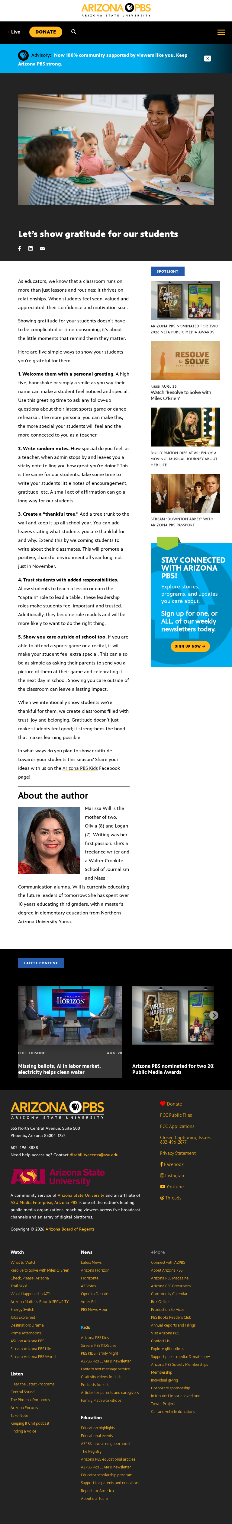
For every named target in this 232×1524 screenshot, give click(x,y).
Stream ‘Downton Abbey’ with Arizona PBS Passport (182, 522)
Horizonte (89, 1278)
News (86, 1252)
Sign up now (188, 646)
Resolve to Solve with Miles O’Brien (40, 1270)
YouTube (174, 1186)
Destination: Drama (27, 1325)
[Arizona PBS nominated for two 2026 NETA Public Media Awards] (185, 284)
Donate (174, 1104)
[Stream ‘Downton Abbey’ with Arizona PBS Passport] (185, 477)
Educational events (97, 1435)
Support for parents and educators (110, 1483)
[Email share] (45, 248)
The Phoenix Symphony (30, 1400)
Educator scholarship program (107, 1475)
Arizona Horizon (95, 1270)
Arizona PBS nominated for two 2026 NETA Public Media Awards (184, 329)
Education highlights (98, 1428)
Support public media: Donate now (180, 1356)
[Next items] (213, 1015)
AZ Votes (88, 1286)
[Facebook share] (22, 248)
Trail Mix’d (19, 1286)
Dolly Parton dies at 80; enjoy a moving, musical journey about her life (184, 459)
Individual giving (164, 1380)
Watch (17, 1252)
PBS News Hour (94, 1309)
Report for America (97, 1490)
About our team (94, 1498)
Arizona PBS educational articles (108, 1459)
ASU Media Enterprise (31, 1202)
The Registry (91, 1451)
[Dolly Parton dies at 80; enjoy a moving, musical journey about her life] (185, 411)
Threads (172, 1198)
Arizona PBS (65, 1202)
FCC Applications (177, 1126)
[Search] (73, 32)
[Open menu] (221, 32)
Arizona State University (81, 1195)
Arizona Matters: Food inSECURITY (40, 1301)
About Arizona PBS (166, 1270)
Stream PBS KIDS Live (98, 1345)
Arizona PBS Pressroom (171, 1286)
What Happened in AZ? (30, 1294)
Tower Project (163, 1403)
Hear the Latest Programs (32, 1384)
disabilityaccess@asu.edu (94, 1154)
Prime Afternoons (26, 1333)
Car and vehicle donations (173, 1411)
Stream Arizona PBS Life (31, 1348)
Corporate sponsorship (170, 1388)
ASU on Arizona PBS (27, 1341)
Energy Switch (22, 1309)
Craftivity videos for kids (101, 1377)
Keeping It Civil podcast (30, 1423)
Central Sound (22, 1392)
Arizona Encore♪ (25, 1407)
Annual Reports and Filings (173, 1325)
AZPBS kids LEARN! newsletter (106, 1361)
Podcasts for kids (95, 1384)
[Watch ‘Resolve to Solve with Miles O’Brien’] (185, 344)
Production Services (167, 1309)
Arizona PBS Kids (80, 768)
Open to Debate (94, 1294)
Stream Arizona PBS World (33, 1356)
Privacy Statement (178, 1153)
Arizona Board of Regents (70, 1229)
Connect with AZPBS (168, 1262)
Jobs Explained (23, 1317)
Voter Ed (88, 1301)
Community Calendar (169, 1294)
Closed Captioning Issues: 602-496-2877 (186, 1140)
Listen (17, 1374)
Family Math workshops (101, 1400)
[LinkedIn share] (33, 248)
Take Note (19, 1415)
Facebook (173, 1164)
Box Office (160, 1301)
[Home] (116, 10)
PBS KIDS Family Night (99, 1353)
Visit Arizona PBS (165, 1333)
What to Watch (23, 1262)
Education (91, 1417)
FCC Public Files (176, 1115)
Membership (161, 1372)
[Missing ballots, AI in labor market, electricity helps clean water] (70, 989)
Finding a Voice (23, 1431)
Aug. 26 (164, 386)
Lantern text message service (105, 1369)
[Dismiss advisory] (207, 58)
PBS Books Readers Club (171, 1317)
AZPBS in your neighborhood (105, 1443)
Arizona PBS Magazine (169, 1278)
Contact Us (160, 1341)
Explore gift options (167, 1348)
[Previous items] (18, 1015)
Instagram (174, 1175)
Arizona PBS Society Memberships (179, 1364)
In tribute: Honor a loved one (175, 1396)
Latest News (91, 1262)
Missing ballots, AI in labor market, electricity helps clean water (59, 1069)
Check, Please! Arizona (30, 1278)
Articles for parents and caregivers (110, 1392)
